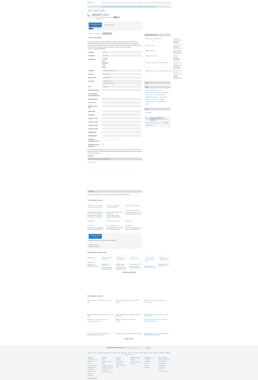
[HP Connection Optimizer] (133, 205)
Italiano (110, 353)
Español (100, 353)
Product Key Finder (92, 365)
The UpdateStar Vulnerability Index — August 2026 (100, 315)
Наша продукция (105, 2)
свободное (148, 112)
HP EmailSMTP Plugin (112, 225)
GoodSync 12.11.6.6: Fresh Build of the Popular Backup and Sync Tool (98, 334)
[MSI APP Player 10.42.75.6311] (122, 258)
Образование (149, 94)
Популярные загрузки (115, 2)
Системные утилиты (150, 101)
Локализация (162, 365)
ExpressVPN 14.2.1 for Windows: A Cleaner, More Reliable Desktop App (156, 334)
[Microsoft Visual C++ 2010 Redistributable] (157, 62)
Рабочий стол (158, 92)
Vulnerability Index (121, 365)
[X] (91, 28)
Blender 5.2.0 (91, 262)
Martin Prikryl (95, 17)
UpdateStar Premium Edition (177, 39)
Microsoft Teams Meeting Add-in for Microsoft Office (95, 212)
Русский (140, 353)
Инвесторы (147, 367)
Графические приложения (152, 97)
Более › (147, 82)
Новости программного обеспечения (120, 361)
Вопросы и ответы (107, 362)
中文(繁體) (167, 353)
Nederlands (124, 353)
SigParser (90, 373)
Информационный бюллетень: (116, 347)
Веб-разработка (161, 101)
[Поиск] (169, 3)
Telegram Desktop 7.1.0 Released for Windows (129, 333)
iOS (104, 61)
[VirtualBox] (91, 221)
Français (105, 353)
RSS (117, 367)
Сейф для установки (109, 25)
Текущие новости (149, 125)
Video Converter (92, 371)
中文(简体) (161, 353)
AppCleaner (91, 375)
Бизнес (159, 90)
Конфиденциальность (108, 365)
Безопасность (155, 99)
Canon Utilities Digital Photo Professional (114, 212)
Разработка (165, 92)
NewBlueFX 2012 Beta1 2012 (106, 264)
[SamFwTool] (129, 221)
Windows (105, 63)
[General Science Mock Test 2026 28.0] (150, 259)
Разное (147, 104)
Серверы (162, 99)
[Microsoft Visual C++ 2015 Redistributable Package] (159, 71)
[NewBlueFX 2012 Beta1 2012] (108, 258)
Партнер (132, 360)
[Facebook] (89, 28)
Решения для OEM (135, 362)
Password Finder (92, 367)
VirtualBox (90, 225)
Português (134, 353)
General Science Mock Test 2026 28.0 (150, 266)
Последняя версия (95, 24)
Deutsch (95, 353)
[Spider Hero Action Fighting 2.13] (165, 258)
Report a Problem (97, 28)
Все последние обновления (129, 272)
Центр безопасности (107, 372)
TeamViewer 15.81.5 (135, 264)
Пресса (146, 363)
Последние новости (137, 2)
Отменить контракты (107, 368)
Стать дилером (163, 363)
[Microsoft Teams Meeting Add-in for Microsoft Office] (95, 206)
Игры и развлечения (158, 94)
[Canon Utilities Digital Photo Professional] (114, 206)
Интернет (147, 99)
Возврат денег (105, 370)
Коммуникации (149, 92)
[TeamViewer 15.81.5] (136, 258)
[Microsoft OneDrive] (152, 55)
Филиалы (132, 364)
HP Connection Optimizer (132, 210)
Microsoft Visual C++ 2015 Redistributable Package (177, 73)
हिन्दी (131, 354)
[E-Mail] (92, 28)
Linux (104, 67)
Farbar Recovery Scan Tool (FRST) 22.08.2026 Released (128, 315)
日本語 (114, 353)
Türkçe (150, 353)
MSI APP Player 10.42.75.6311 (120, 264)
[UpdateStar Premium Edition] (154, 38)
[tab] (90, 33)
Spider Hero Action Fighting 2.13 (163, 264)
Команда (147, 365)
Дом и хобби (163, 97)
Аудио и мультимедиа (151, 90)
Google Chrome (177, 45)
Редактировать (107, 33)
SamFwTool (128, 225)
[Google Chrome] (151, 45)
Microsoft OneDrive (175, 56)
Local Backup (91, 369)
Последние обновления (126, 2)
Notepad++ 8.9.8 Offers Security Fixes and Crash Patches (156, 315)
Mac (104, 65)
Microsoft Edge (177, 50)
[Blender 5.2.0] (92, 258)
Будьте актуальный (94, 244)
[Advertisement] (114, 179)
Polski (129, 353)
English (90, 353)
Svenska (145, 353)
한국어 (118, 353)
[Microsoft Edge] (150, 50)
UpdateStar (102, 194)
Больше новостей (129, 338)
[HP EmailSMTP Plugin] (113, 221)
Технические (97, 33)
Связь (103, 364)
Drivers (89, 363)
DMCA (103, 360)
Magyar (127, 354)
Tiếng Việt (155, 353)
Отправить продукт (164, 371)
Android (105, 59)
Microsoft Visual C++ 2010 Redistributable (177, 64)
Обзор (90, 33)
